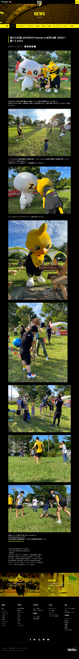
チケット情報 (36, 608)
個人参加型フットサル (70, 612)
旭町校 (66, 624)
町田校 (66, 620)
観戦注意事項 (36, 618)
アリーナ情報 (36, 616)
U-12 (19, 621)
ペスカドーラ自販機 (53, 616)
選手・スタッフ (52, 608)
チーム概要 (51, 610)
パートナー (51, 612)
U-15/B (43, 26)
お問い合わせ (12, 648)
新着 (7, 26)
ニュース (13, 26)
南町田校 (67, 622)
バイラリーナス (57, 26)
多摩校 (66, 626)
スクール (65, 26)
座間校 (66, 628)
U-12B (19, 623)
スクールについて (69, 618)
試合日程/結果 (21, 608)
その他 (71, 26)
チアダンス (4, 648)
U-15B (19, 619)
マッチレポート (21, 26)
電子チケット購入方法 (38, 610)
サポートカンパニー (53, 614)
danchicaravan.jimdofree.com (16, 541)
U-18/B (37, 26)
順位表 (19, 610)
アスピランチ (30, 26)
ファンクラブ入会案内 (70, 608)
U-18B (19, 616)
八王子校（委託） (69, 629)
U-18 (19, 614)
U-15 (19, 617)
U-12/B (49, 26)
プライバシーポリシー (22, 648)
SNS (66, 610)
